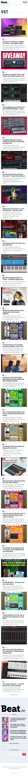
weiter (17, 49)
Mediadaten (9, 766)
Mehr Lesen (14, 694)
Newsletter (4, 766)
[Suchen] (24, 2)
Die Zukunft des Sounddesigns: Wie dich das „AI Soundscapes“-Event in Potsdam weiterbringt (18, 732)
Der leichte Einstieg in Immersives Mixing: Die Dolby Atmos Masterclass (18, 719)
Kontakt (14, 766)
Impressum (24, 766)
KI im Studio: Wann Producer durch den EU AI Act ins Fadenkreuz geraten (18, 726)
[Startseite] (4, 2)
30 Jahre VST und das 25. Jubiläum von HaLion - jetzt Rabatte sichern (18, 738)
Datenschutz (19, 766)
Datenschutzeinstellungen (14, 768)
